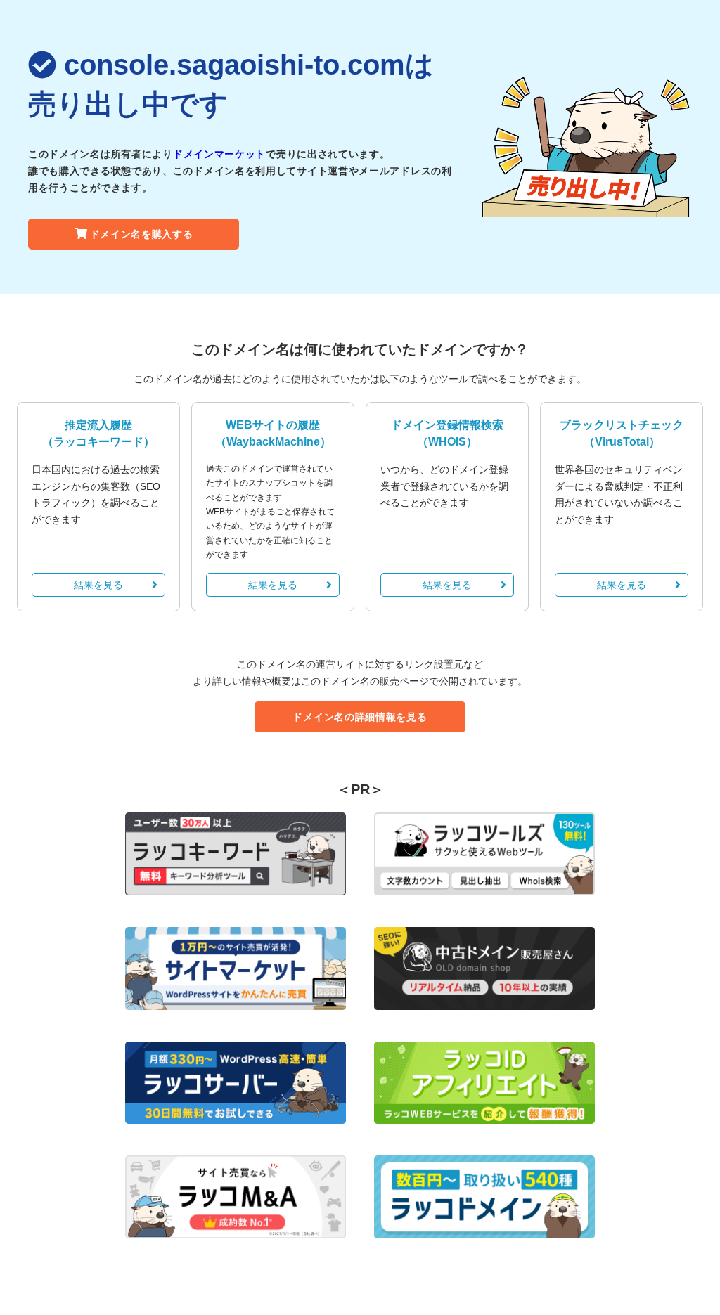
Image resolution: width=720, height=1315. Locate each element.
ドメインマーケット (219, 154)
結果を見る (98, 584)
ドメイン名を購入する (141, 234)
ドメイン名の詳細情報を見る (359, 717)
